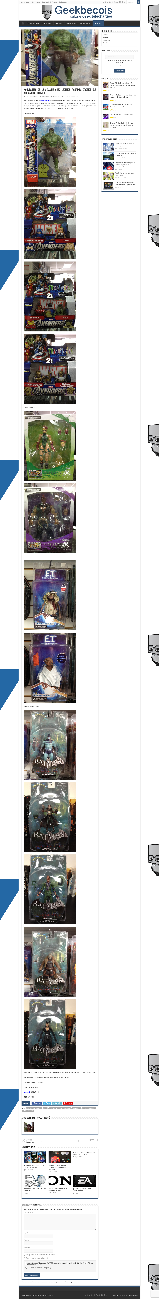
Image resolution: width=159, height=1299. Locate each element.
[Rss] (103, 2)
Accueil (23, 23)
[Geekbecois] (79, 12)
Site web (27, 1247)
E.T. (45, 1108)
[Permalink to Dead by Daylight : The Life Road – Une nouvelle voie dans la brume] (105, 97)
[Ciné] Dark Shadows (86, 1140)
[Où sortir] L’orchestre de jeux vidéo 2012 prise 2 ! (84, 1153)
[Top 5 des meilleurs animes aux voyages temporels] (108, 147)
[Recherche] (138, 2)
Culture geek (46, 23)
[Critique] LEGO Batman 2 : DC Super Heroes (34, 1166)
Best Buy (106, 37)
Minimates (76, 1108)
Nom (26, 1233)
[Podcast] (125, 2)
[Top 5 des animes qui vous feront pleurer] (108, 176)
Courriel (27, 1240)
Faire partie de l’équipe (49, 2)
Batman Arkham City (34, 1108)
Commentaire (29, 1212)
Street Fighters (89, 1108)
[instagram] (115, 2)
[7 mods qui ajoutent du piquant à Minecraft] (108, 156)
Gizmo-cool (97, 23)
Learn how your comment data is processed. (64, 1282)
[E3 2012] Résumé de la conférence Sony (58, 1189)
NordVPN (106, 43)
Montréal (27, 1092)
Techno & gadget (33, 23)
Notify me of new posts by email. (37, 1258)
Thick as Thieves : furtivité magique (122, 114)
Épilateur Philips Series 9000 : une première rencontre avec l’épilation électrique (121, 125)
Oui (120, 65)
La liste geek (63, 2)
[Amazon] (123, 2)
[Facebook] (105, 2)
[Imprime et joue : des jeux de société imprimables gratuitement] (108, 166)
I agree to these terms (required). (39, 1268)
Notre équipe (36, 2)
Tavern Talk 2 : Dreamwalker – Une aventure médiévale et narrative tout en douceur (123, 85)
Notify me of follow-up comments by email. (40, 1255)
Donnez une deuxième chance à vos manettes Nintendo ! (57, 1167)
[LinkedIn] (110, 2)
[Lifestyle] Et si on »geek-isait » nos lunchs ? (37, 1141)
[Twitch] (120, 2)
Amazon (105, 35)
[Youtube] (112, 2)
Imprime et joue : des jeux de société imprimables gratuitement (125, 165)
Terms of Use (37, 1265)
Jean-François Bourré (32, 96)
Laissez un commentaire (71, 96)
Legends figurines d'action (60, 1108)
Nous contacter (24, 2)
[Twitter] (108, 2)
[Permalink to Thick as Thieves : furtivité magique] (105, 116)
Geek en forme (85, 23)
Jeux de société (71, 23)
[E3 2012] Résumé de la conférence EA (82, 1190)
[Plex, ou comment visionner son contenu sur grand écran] (108, 186)
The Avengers (44, 101)
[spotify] (117, 2)
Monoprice (106, 40)
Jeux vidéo (58, 23)
